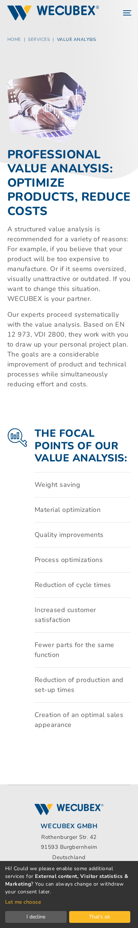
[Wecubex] (53, 13)
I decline (35, 916)
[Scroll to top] (121, 911)
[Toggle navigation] (127, 13)
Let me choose (23, 902)
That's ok (99, 916)
